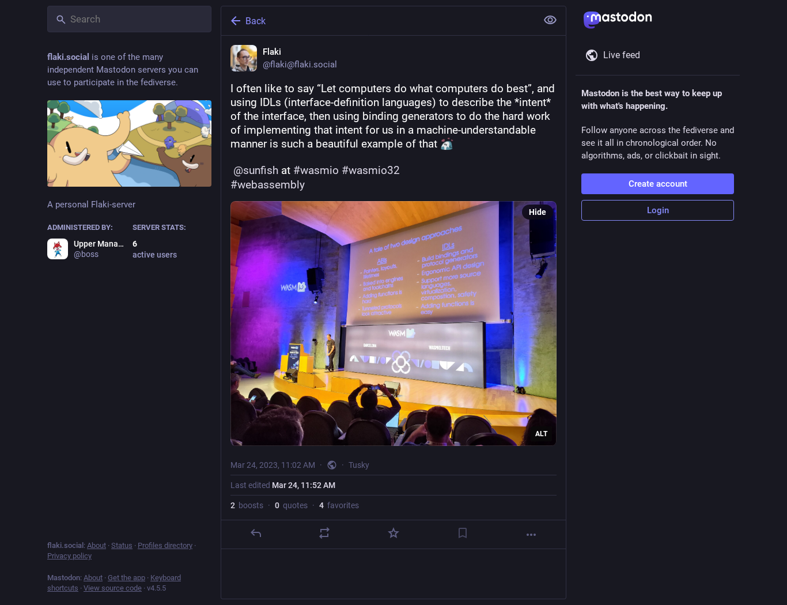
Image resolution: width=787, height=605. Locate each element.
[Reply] (256, 533)
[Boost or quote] (324, 533)
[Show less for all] (550, 20)
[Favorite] (393, 533)
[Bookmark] (463, 533)
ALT (541, 434)
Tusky (359, 465)
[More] (531, 535)
